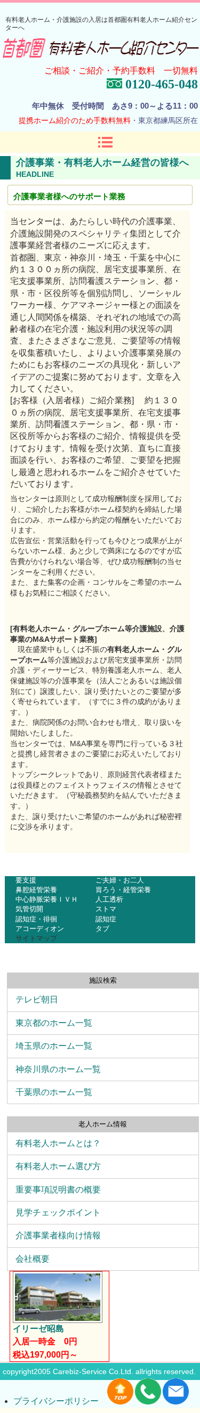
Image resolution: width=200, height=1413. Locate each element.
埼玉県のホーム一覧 (53, 1045)
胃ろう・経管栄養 (123, 890)
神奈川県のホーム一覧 (58, 1069)
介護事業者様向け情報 (58, 1235)
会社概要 (32, 1258)
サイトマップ (36, 938)
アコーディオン (39, 929)
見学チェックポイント (58, 1212)
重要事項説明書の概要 (58, 1189)
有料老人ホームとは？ (58, 1143)
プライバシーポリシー (56, 1401)
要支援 (25, 880)
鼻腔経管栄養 (36, 890)
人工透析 (109, 899)
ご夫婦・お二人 (119, 880)
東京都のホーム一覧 (53, 1022)
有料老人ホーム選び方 (58, 1166)
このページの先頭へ (158, 869)
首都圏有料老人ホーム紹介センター (101, 49)
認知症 (105, 919)
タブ (102, 929)
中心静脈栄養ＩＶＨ (46, 899)
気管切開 (29, 909)
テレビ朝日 (36, 999)
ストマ (105, 909)
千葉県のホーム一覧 (53, 1092)
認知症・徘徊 (36, 919)
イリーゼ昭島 (38, 1328)
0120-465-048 (160, 84)
